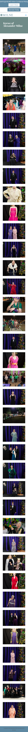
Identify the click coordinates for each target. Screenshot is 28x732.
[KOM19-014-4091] (14, 294)
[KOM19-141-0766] (14, 55)
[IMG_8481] (14, 202)
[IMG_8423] (14, 368)
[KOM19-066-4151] (14, 662)
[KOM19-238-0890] (14, 312)
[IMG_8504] (14, 570)
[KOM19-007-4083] (14, 478)
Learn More (14, 5)
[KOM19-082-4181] (14, 718)
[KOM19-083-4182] (14, 681)
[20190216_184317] (14, 423)
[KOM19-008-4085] (14, 405)
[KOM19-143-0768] (14, 331)
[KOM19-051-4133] (14, 257)
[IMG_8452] (14, 91)
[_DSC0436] (14, 110)
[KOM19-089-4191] (14, 607)
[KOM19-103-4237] (14, 552)
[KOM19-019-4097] (14, 128)
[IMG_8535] (14, 220)
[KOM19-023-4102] (14, 165)
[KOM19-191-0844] (14, 386)
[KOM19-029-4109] (14, 626)
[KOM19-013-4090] (14, 184)
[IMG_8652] (14, 73)
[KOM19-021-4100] (14, 515)
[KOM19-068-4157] (14, 239)
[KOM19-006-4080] (14, 441)
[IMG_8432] (14, 276)
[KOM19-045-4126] (14, 497)
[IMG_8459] (14, 589)
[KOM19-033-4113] (14, 349)
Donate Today (14, 10)
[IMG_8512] (14, 644)
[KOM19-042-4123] (14, 699)
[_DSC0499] (14, 533)
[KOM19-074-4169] (14, 147)
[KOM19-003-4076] (14, 460)
